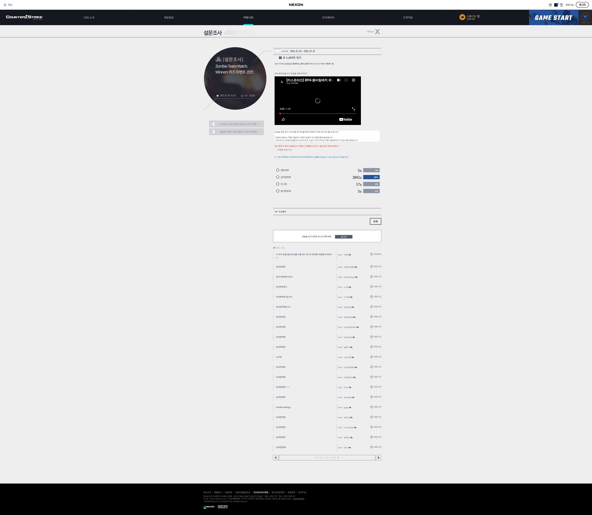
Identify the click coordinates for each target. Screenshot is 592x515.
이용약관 (228, 492)
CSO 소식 (89, 17)
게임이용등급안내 (242, 492)
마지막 (378, 457)
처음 (275, 457)
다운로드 (585, 17)
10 (338, 458)
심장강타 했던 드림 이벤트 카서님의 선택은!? (239, 131)
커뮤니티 (248, 17)
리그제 (284, 184)
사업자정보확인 (298, 499)
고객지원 (408, 17)
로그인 (344, 236)
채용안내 (218, 492)
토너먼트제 (285, 191)
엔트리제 (285, 170)
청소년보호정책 (277, 492)
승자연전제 (285, 177)
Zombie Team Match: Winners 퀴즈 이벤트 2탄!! (241, 124)
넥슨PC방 (302, 492)
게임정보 (169, 17)
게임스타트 (553, 17)
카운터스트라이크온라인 (24, 17)
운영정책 (291, 492)
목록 (375, 221)
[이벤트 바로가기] (284, 150)
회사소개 (207, 492)
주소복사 (282, 211)
